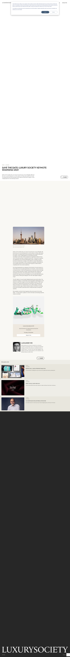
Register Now (28, 335)
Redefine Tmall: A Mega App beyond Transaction (36, 368)
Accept (45, 12)
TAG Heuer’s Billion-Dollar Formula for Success (36, 400)
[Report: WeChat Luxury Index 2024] (12, 380)
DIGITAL (27, 365)
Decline (53, 12)
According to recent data (17, 256)
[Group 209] (35, 650)
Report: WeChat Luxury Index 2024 (33, 383)
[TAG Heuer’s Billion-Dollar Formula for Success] (12, 398)
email (19, 294)
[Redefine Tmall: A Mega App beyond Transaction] (12, 365)
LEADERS (27, 397)
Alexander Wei (27, 343)
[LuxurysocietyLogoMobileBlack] (7, 2)
